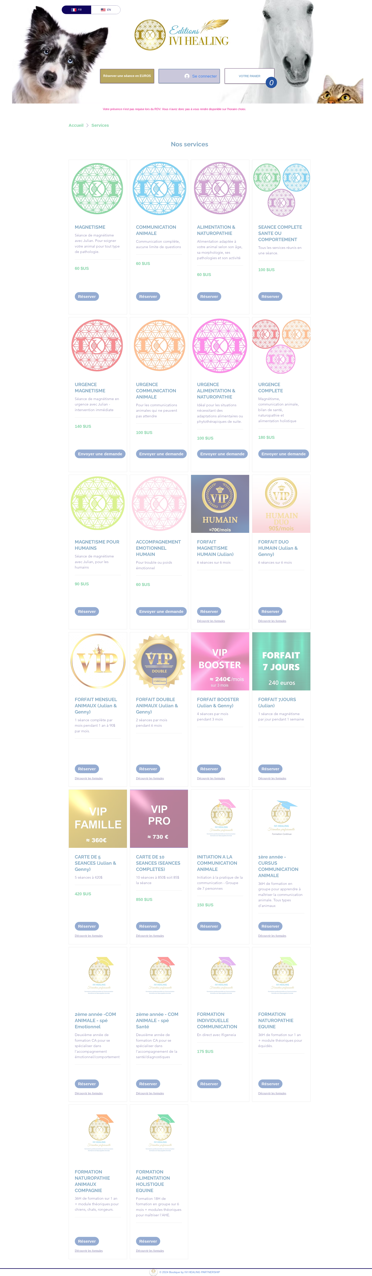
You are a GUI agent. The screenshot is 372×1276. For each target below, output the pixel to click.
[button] (271, 82)
